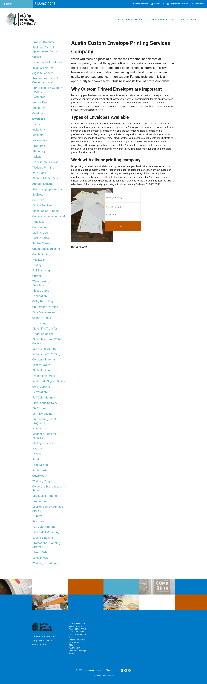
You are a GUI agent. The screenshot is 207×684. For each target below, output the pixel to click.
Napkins (37, 448)
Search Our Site (189, 19)
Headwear (38, 259)
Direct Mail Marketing (45, 532)
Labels (36, 454)
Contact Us (199, 4)
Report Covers (41, 365)
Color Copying (41, 386)
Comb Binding (41, 254)
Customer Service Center (130, 19)
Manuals (37, 135)
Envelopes (38, 118)
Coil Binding (39, 227)
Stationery (38, 151)
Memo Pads (39, 552)
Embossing (39, 323)
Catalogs (37, 113)
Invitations (39, 129)
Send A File (159, 4)
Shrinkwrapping (42, 413)
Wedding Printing (43, 167)
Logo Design (40, 465)
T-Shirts (37, 516)
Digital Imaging (41, 370)
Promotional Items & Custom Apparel (45, 80)
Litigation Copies (43, 334)
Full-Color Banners (44, 397)
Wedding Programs (44, 481)
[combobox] (16, 4)
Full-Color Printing (43, 526)
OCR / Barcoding (42, 301)
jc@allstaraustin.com (77, 634)
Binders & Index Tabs (45, 178)
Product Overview (43, 42)
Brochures (38, 108)
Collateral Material (44, 359)
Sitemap (109, 670)
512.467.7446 (78, 632)
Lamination (39, 296)
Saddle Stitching (42, 537)
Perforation (39, 392)
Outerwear (38, 475)
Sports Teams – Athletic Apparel (47, 508)
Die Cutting (39, 408)
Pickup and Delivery (44, 403)
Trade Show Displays (45, 162)
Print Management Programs (44, 421)
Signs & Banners (42, 73)
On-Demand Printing (45, 307)
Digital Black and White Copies (46, 341)
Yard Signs (39, 173)
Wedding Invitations (44, 563)
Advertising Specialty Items (49, 189)
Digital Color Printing (45, 211)
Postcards (38, 97)
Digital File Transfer (44, 328)
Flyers (36, 124)
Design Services (42, 205)
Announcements (42, 183)
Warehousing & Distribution (42, 283)
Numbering (39, 428)
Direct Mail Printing (44, 495)
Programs (38, 146)
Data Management (44, 312)
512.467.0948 (80, 629)
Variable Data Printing (46, 354)
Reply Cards (39, 470)
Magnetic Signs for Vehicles (44, 435)
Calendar (38, 200)
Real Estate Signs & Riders (48, 381)
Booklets (37, 194)
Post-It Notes (40, 238)
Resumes (38, 521)
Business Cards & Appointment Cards (44, 49)
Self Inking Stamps (44, 348)
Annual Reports (42, 102)
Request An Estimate (179, 4)
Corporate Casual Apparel (48, 216)
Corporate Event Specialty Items (48, 488)
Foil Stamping (41, 270)
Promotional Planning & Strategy (47, 545)
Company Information (162, 19)
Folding (37, 265)
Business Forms (42, 67)
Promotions (39, 501)
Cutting (37, 276)
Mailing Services (42, 443)
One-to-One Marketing (46, 248)
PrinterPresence (108, 676)
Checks (37, 57)
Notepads (38, 221)
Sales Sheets (40, 557)
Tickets (36, 156)
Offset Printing (41, 317)
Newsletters (39, 140)
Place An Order (141, 4)
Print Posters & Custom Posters (47, 89)
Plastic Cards (40, 290)
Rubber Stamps (42, 243)
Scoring (37, 459)
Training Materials (43, 376)
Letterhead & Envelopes (47, 62)
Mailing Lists (40, 232)
